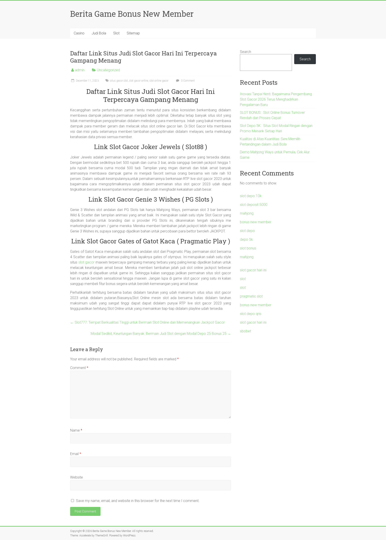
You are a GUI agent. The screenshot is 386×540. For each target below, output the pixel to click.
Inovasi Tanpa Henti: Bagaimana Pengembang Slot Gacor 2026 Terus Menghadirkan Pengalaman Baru (276, 99)
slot (243, 279)
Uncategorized (108, 70)
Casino (79, 33)
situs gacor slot (119, 80)
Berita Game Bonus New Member (132, 13)
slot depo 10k (251, 196)
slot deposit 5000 (253, 204)
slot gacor (86, 262)
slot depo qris (250, 314)
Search (245, 52)
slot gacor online (138, 80)
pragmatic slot (251, 296)
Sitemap (133, 33)
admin (79, 70)
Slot (116, 33)
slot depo (247, 231)
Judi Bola (99, 33)
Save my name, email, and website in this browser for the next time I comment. (137, 501)
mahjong (247, 213)
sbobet (245, 331)
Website (76, 477)
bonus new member (255, 222)
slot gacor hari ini (253, 270)
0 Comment (187, 80)
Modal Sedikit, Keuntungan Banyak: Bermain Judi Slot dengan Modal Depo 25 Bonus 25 (161, 333)
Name (76, 430)
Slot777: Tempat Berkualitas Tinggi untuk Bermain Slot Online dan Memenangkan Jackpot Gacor (147, 322)
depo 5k (246, 239)
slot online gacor (158, 80)
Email (75, 454)
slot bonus (248, 248)
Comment (79, 368)
